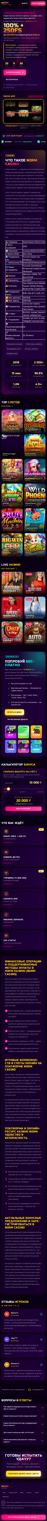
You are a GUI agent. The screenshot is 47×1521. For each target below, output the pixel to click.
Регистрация (38, 3)
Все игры (6, 406)
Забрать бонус (13, 72)
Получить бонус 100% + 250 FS (23, 1473)
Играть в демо (14, 712)
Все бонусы (12, 79)
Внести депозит (23, 809)
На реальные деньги (17, 719)
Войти (24, 3)
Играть (38, 1514)
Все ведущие (8, 568)
